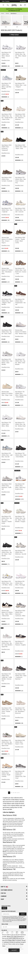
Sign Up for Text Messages (9, 911)
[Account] (21, 5)
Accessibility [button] (23, 1)
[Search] (8, 5)
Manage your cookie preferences (15, 936)
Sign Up (4, 908)
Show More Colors (6, 60)
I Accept (14, 950)
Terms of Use (6, 919)
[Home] (14, 5)
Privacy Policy (13, 919)
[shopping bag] (25, 5)
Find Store (22, 927)
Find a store (5, 924)
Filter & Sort (15, 35)
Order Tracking (5, 1)
